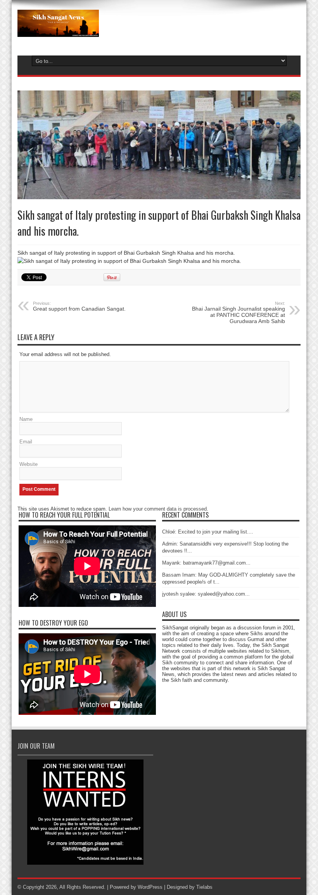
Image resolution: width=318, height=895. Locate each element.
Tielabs (204, 887)
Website (28, 464)
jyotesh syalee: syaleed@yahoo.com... (206, 594)
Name (26, 419)
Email (25, 442)
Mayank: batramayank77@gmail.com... (206, 563)
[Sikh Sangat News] (58, 31)
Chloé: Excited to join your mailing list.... (207, 532)
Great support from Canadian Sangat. (79, 306)
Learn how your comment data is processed (158, 509)
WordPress (150, 887)
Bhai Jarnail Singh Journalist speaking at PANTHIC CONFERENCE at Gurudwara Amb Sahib (238, 312)
